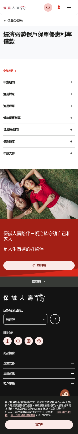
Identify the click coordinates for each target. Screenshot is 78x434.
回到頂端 (36, 281)
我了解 (39, 424)
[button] (48, 7)
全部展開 (8, 71)
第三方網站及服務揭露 (23, 415)
